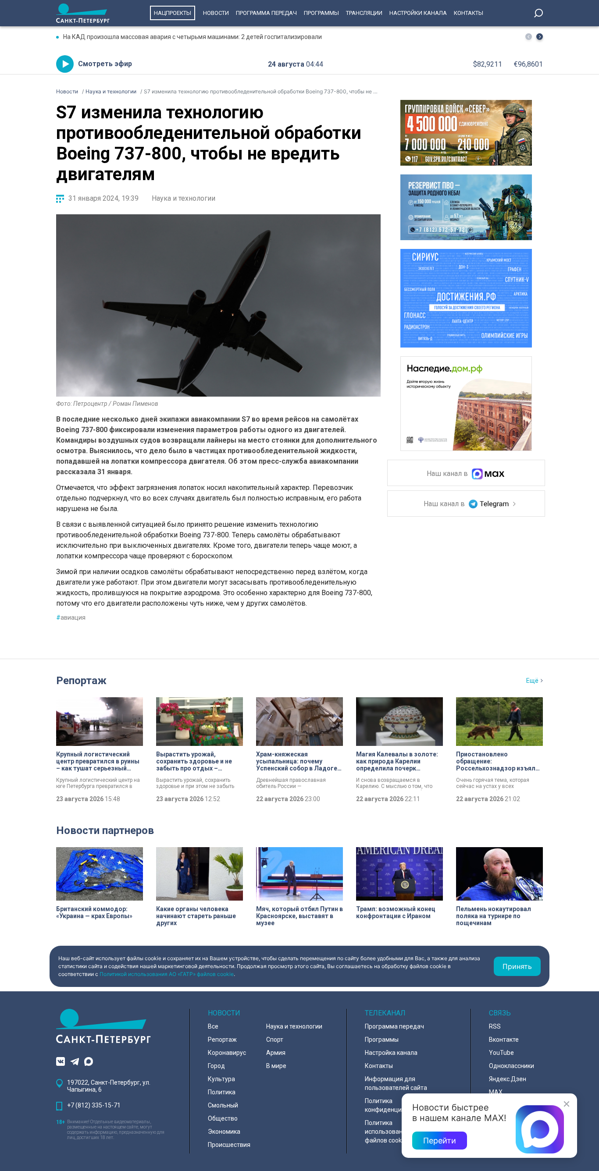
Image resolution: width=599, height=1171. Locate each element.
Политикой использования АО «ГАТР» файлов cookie (167, 974)
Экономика (224, 1131)
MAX (496, 1092)
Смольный (223, 1105)
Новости (216, 13)
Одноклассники (511, 1065)
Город (216, 1065)
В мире (276, 1065)
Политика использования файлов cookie (387, 1131)
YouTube (501, 1052)
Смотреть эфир (105, 64)
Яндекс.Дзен (507, 1078)
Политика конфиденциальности (397, 1105)
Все (213, 1026)
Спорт (274, 1039)
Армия (275, 1052)
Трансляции (364, 13)
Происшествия (229, 1144)
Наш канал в (448, 474)
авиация (71, 617)
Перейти (439, 1140)
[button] (539, 36)
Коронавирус (227, 1052)
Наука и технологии (183, 198)
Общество (223, 1118)
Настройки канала (418, 13)
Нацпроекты (172, 13)
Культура (221, 1078)
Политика (221, 1092)
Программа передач (266, 13)
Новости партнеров (105, 830)
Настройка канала (391, 1052)
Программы (321, 13)
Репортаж (81, 680)
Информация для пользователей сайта (396, 1083)
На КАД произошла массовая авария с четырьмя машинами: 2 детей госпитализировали (192, 36)
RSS (495, 1026)
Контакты (468, 13)
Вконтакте (504, 1039)
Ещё (532, 680)
